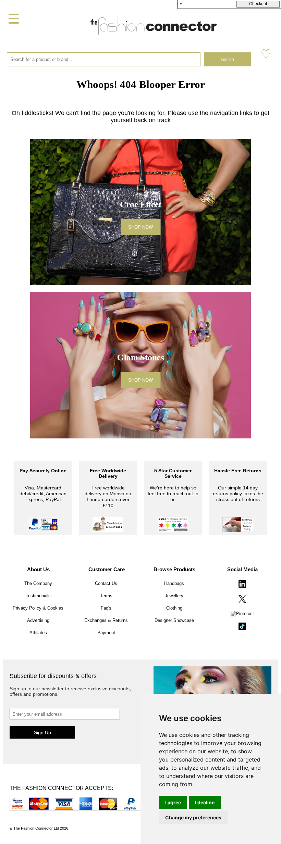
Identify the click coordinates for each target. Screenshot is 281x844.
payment (106, 632)
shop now (140, 227)
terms (106, 595)
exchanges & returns (106, 620)
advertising (38, 620)
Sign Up (42, 732)
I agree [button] (173, 802)
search (227, 59)
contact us (106, 583)
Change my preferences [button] (193, 817)
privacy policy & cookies (38, 608)
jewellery (174, 595)
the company (38, 583)
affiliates (38, 632)
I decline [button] (205, 802)
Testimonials (38, 595)
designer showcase (174, 620)
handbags (174, 583)
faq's (106, 608)
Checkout (258, 3)
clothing (174, 608)
